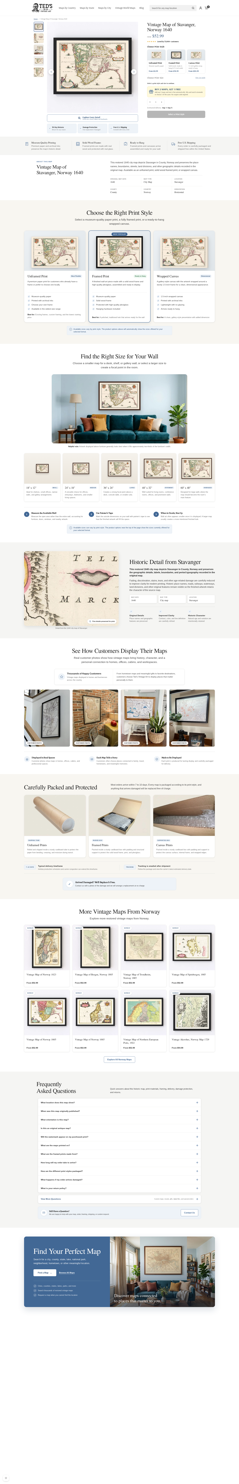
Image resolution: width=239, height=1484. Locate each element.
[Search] (193, 8)
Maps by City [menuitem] (104, 7)
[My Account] (200, 8)
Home (36, 19)
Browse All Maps (67, 1273)
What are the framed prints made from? (59, 1154)
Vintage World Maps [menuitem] (125, 7)
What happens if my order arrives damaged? (62, 1180)
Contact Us (189, 1213)
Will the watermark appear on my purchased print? (64, 1137)
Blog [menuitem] (141, 7)
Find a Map (45, 1273)
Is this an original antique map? (56, 1128)
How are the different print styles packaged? (62, 1171)
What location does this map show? (58, 1102)
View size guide (200, 78)
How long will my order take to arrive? (58, 1162)
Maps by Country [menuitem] (67, 7)
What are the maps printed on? (55, 1145)
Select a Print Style (176, 114)
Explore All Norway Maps (119, 1059)
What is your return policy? (54, 1188)
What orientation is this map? (55, 1120)
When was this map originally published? (60, 1111)
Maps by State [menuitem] (87, 7)
